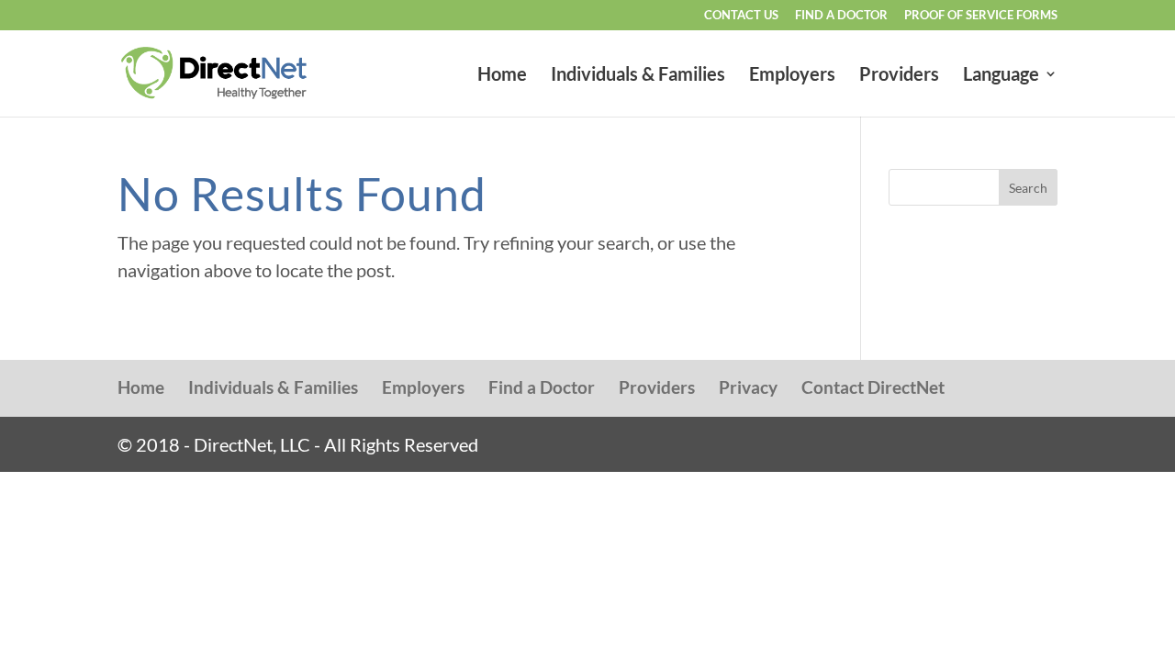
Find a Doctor (841, 15)
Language (1001, 75)
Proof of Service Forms (981, 15)
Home (502, 75)
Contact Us (741, 15)
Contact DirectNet (873, 387)
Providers (899, 75)
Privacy (748, 387)
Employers (792, 75)
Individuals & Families (638, 75)
